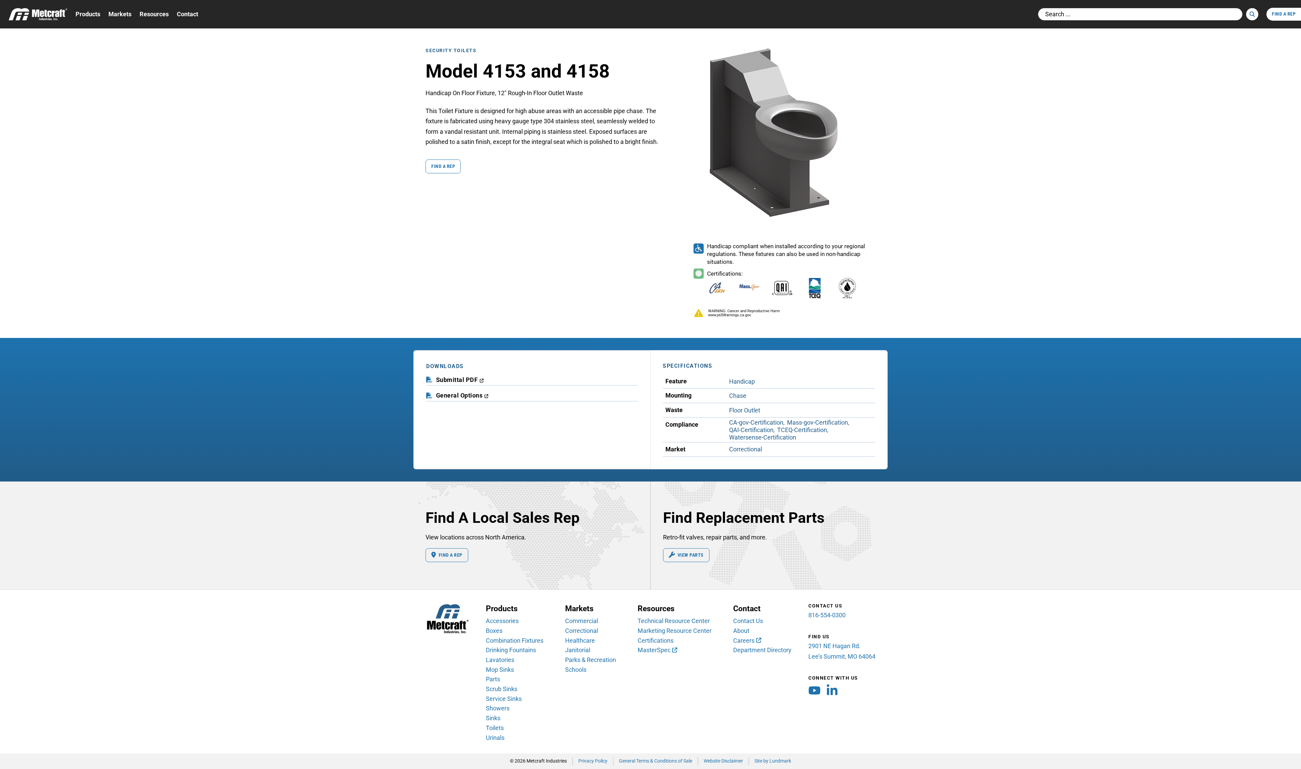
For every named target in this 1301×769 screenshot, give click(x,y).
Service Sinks (504, 698)
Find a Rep (443, 166)
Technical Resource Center (674, 620)
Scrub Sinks (501, 688)
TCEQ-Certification (802, 429)
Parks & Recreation (590, 659)
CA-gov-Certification (756, 422)
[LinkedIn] (832, 692)
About (741, 630)
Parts (493, 679)
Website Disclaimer (723, 761)
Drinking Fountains (511, 650)
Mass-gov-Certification (817, 422)
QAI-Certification (751, 429)
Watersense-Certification (762, 437)
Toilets (495, 727)
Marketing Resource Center (674, 630)
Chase (737, 395)
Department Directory (762, 650)
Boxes (494, 630)
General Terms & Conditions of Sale (655, 761)
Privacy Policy (592, 761)
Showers (498, 708)
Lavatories (500, 659)
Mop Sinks (500, 669)
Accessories (502, 620)
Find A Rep (1284, 14)
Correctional (745, 449)
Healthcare (580, 640)
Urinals (495, 737)
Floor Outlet (744, 410)
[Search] (1252, 14)
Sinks (493, 718)
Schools (575, 669)
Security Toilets (451, 51)
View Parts (691, 555)
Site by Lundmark (773, 761)
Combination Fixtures (514, 640)
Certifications (656, 640)
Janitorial (577, 650)
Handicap (742, 381)
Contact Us (748, 620)
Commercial (581, 620)
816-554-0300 (827, 615)
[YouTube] (814, 692)
